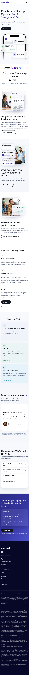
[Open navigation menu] (26, 2)
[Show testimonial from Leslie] (23, 429)
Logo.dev (16, 659)
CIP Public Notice (9, 667)
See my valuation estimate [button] (10, 236)
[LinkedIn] (2, 552)
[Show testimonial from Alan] (25, 429)
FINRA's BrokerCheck (5, 602)
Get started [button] (6, 28)
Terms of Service (13, 612)
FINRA (6, 640)
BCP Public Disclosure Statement (20, 667)
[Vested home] (5, 2)
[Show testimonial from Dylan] (22, 429)
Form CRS (3, 667)
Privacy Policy (21, 612)
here (6, 603)
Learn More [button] (6, 185)
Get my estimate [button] (7, 132)
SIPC (8, 640)
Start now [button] (7, 530)
